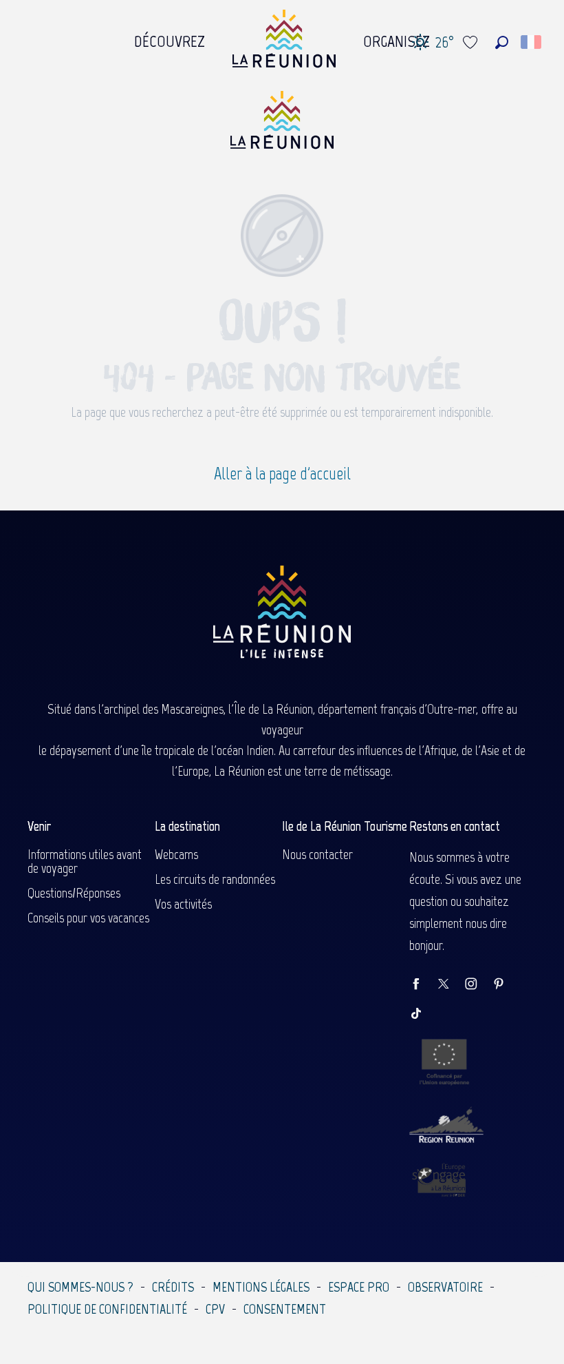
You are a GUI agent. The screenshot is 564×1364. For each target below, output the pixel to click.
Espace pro (358, 1287)
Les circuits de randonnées (215, 879)
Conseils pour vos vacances (88, 917)
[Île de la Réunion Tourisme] (282, 125)
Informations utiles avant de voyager (85, 861)
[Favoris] (472, 42)
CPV (215, 1309)
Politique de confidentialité (107, 1309)
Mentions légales (261, 1287)
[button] (502, 42)
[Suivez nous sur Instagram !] (478, 985)
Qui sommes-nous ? (80, 1287)
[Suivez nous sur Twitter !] (450, 985)
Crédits (173, 1287)
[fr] (532, 42)
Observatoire (445, 1287)
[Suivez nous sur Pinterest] (505, 985)
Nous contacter (317, 854)
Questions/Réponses (74, 893)
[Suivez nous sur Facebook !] (423, 985)
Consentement (284, 1309)
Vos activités (183, 904)
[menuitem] (169, 37)
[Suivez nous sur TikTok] (423, 1014)
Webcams (176, 854)
